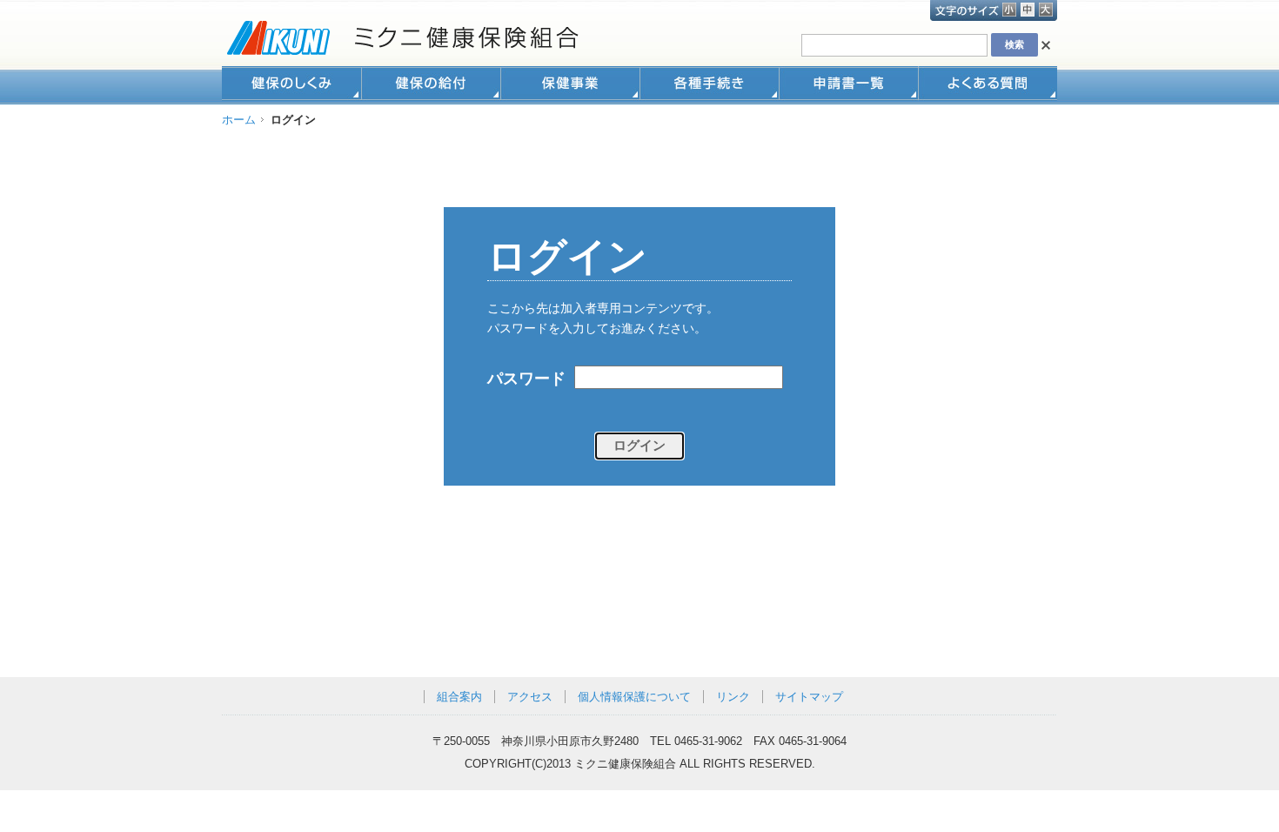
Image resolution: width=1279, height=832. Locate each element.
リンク (733, 696)
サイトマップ (809, 696)
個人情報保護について (634, 696)
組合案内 (459, 696)
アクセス (529, 696)
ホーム (239, 119)
